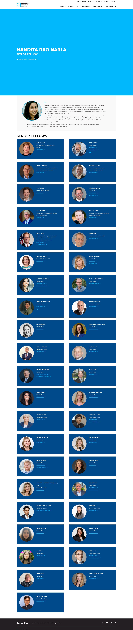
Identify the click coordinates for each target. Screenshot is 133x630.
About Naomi (40, 533)
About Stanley (93, 172)
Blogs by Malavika (41, 286)
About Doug (92, 487)
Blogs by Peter (40, 244)
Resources (86, 6)
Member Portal (111, 6)
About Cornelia (93, 397)
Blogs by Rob (93, 150)
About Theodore (94, 283)
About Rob (92, 147)
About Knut (92, 351)
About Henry (40, 172)
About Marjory (93, 329)
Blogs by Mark (93, 195)
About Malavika (40, 283)
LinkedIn (45, 102)
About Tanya (92, 578)
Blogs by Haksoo (94, 558)
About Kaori (92, 510)
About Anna (39, 419)
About (62, 6)
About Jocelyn (93, 533)
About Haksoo (93, 555)
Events (84, 1)
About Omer (92, 238)
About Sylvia (40, 490)
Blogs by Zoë (93, 263)
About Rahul (40, 601)
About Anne (39, 306)
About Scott (93, 374)
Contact (106, 1)
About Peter (40, 242)
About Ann (39, 578)
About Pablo (40, 351)
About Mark (92, 193)
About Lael (92, 465)
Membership (97, 6)
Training (90, 1)
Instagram (115, 623)
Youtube (107, 623)
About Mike (39, 193)
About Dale (39, 261)
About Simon (93, 306)
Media (79, 1)
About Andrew (40, 465)
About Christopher (42, 374)
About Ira (39, 217)
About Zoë (92, 261)
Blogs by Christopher (42, 376)
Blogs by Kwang (93, 422)
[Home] (17, 59)
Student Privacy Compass (54, 623)
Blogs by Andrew (41, 467)
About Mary (39, 149)
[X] (102, 623)
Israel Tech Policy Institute (39, 623)
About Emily (39, 442)
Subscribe (99, 1)
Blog (78, 6)
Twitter (37, 309)
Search (114, 1)
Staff (25, 59)
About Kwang (93, 419)
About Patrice (93, 442)
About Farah (40, 397)
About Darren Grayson (43, 510)
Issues (70, 6)
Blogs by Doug (93, 490)
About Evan (92, 217)
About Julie (39, 555)
